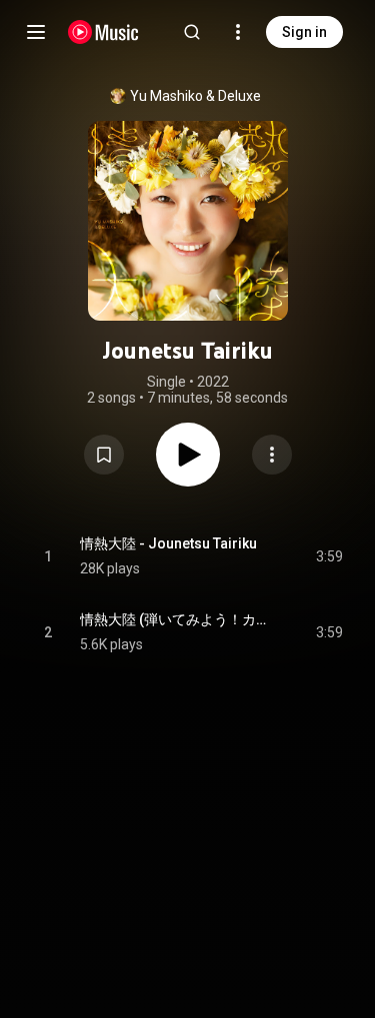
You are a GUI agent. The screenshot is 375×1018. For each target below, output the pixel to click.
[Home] (103, 32)
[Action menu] (272, 455)
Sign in (304, 32)
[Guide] (36, 32)
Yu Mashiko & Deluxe (195, 96)
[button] (104, 455)
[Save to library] (104, 455)
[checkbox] (329, 556)
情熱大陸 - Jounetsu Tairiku (168, 543)
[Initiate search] (192, 32)
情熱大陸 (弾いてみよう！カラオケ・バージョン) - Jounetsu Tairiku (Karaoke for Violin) (175, 619)
